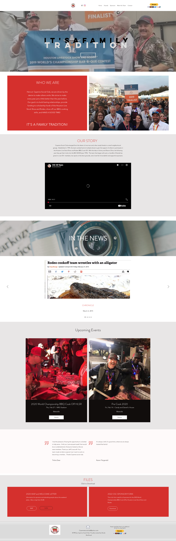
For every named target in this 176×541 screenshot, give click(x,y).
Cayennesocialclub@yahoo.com (88, 530)
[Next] (168, 286)
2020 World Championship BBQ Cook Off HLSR (56, 404)
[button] (154, 5)
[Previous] (7, 286)
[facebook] (82, 5)
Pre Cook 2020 (120, 404)
